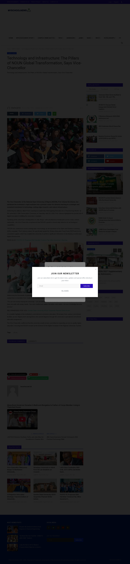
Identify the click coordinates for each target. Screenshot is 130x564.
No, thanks (65, 291)
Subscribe (86, 286)
